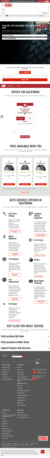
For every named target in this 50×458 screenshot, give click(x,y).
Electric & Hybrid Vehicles (23, 390)
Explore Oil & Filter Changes (15, 231)
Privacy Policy (15, 443)
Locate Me (26, 72)
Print (30, 118)
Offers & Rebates (6, 433)
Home (3, 19)
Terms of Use (9, 443)
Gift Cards (4, 426)
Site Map (3, 443)
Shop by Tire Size (6, 369)
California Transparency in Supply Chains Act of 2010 (11, 445)
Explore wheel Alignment (14, 254)
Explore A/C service (40, 255)
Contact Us (4, 421)
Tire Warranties (5, 377)
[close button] (48, 450)
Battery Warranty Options (23, 414)
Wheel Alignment (21, 405)
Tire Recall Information (7, 379)
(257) (14, 172)
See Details (25, 121)
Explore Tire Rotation (15, 275)
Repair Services (5, 428)
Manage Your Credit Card (41, 372)
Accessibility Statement (34, 443)
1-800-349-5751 (46, 13)
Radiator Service (21, 374)
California (8, 19)
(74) (29, 172)
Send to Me (20, 118)
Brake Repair (20, 369)
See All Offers (25, 137)
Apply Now (39, 371)
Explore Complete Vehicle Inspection (40, 235)
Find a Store (46, 76)
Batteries (19, 367)
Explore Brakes (39, 276)
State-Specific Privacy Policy (27, 445)
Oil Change (19, 388)
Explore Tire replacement (15, 299)
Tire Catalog (5, 372)
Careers (4, 418)
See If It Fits (9, 184)
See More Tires (25, 193)
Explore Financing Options (40, 302)
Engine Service (20, 372)
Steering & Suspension (22, 377)
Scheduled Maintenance (22, 395)
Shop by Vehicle (6, 367)
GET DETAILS (41, 15)
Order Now (39, 377)
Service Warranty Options (23, 417)
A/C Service (20, 385)
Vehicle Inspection (21, 400)
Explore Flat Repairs (14, 320)
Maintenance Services (7, 431)
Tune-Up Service (21, 397)
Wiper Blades (20, 402)
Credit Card (4, 438)
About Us (4, 412)
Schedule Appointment (7, 435)
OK (42, 451)
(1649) (41, 173)
